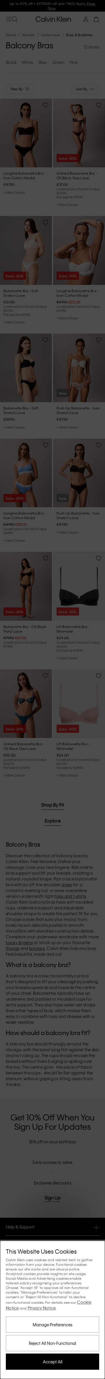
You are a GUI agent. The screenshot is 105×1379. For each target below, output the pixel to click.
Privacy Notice (42, 1307)
